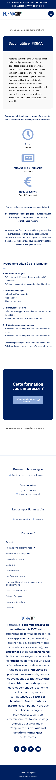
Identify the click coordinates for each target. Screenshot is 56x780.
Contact (10, 607)
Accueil (9, 542)
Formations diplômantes (19, 547)
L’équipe (10, 564)
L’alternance (12, 570)
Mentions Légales (28, 773)
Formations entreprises (18, 553)
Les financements (15, 576)
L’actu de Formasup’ (16, 590)
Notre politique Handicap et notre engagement (24, 583)
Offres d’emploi (14, 596)
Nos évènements (15, 559)
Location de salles (15, 602)
